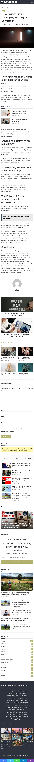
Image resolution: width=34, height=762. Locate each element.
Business (4, 643)
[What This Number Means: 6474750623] (25, 351)
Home (4, 7)
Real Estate (5, 665)
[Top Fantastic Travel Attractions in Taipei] (17, 730)
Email (3, 416)
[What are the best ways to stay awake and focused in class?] (6, 466)
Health (4, 654)
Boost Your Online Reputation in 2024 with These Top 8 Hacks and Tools (22, 479)
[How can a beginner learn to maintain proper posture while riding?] (5, 627)
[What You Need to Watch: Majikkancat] (5, 121)
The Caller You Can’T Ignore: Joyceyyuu (7, 358)
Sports (4, 670)
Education (5, 662)
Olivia (5, 24)
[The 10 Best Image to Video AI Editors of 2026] (6, 473)
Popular (5, 458)
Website (3, 422)
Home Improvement (7, 659)
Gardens (4, 673)
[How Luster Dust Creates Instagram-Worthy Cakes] (28, 743)
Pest (3, 675)
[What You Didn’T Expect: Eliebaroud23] (8, 367)
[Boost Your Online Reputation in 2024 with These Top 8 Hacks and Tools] (6, 480)
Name (3, 410)
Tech (3, 646)
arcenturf (4, 649)
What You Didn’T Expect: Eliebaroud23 (8, 374)
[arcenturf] (10, 2)
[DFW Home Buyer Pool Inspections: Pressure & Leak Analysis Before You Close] (28, 737)
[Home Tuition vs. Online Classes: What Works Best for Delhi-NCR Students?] (5, 613)
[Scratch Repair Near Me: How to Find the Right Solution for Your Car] (6, 744)
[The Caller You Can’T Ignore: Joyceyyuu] (8, 351)
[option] (17, 520)
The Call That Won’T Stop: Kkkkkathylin (24, 374)
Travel (4, 667)
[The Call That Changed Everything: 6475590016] (5, 113)
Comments (27, 458)
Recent (16, 458)
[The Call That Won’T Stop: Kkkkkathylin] (25, 367)
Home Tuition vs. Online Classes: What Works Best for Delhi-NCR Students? (21, 612)
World (8, 7)
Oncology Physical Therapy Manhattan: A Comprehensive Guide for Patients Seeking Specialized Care (17, 525)
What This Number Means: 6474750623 (24, 358)
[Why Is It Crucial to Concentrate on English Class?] (6, 488)
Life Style (4, 657)
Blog (3, 651)
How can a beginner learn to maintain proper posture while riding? (21, 626)
